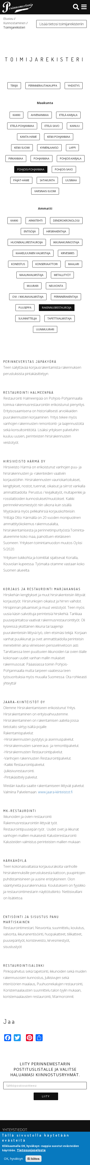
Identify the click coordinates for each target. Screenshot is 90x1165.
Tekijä (14, 85)
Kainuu (75, 126)
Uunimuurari (45, 329)
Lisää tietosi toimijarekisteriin (61, 24)
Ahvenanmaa (40, 115)
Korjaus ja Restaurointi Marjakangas (42, 589)
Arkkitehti (36, 220)
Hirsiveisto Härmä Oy (24, 461)
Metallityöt (62, 275)
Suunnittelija (27, 318)
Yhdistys (74, 85)
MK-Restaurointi (19, 811)
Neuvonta (56, 286)
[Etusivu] (16, 7)
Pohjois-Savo (64, 169)
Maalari (73, 264)
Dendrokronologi (66, 220)
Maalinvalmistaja (31, 275)
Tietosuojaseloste (31, 1150)
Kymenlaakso (49, 148)
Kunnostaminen (14, 23)
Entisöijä (30, 231)
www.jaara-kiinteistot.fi (55, 792)
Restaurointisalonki (24, 965)
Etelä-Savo (52, 126)
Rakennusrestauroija (56, 307)
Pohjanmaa (41, 158)
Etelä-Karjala (68, 115)
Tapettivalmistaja (59, 318)
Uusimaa (71, 180)
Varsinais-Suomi (45, 191)
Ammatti (45, 208)
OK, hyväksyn (13, 1159)
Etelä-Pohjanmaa (22, 126)
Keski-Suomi (22, 148)
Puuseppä (25, 307)
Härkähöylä (15, 861)
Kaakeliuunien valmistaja (33, 253)
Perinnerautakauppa (42, 85)
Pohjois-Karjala (70, 158)
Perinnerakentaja (66, 297)
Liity (46, 1096)
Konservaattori (46, 264)
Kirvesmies (67, 253)
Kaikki (16, 115)
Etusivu (8, 19)
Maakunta (45, 103)
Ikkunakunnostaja (66, 242)
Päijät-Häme (21, 180)
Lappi (72, 148)
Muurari (32, 286)
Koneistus (18, 264)
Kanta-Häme (28, 137)
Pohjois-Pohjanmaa (30, 169)
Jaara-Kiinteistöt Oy (24, 702)
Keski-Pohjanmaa (58, 137)
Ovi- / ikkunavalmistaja (27, 297)
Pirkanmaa (16, 158)
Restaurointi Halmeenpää (28, 392)
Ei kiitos (34, 1158)
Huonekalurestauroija (27, 242)
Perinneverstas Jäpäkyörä (30, 362)
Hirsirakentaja (56, 231)
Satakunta (47, 180)
